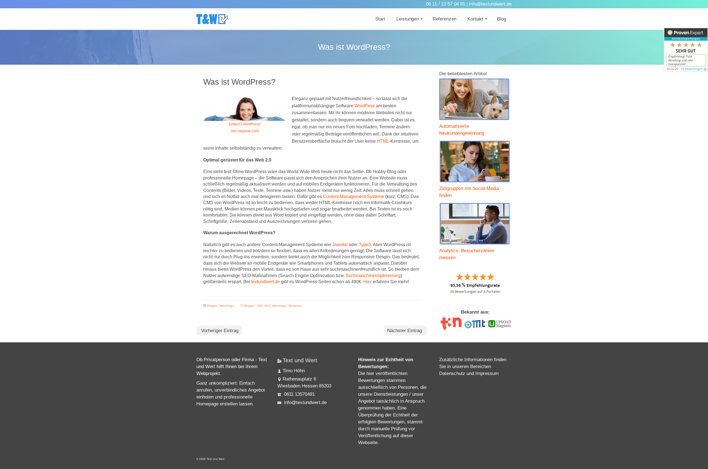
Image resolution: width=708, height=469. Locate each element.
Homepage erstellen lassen (224, 404)
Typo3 (365, 244)
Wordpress (295, 305)
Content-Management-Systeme (353, 196)
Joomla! (340, 244)
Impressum (487, 373)
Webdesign (226, 305)
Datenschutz (452, 373)
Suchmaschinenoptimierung (373, 275)
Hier (367, 281)
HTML (383, 141)
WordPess (364, 105)
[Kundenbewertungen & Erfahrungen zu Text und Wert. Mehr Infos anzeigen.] (686, 50)
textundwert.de (265, 281)
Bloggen (212, 305)
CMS (260, 305)
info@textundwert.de (305, 402)
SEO (267, 305)
